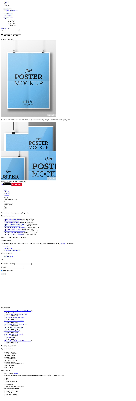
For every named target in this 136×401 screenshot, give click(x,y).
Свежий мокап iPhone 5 (11, 331)
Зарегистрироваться (11, 10)
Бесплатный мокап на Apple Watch (15, 324)
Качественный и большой (12, 222)
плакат (7, 195)
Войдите (62, 243)
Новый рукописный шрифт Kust (14, 317)
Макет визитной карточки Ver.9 (14, 224)
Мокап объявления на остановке (14, 231)
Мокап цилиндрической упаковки (15, 227)
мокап (7, 191)
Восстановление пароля (12, 250)
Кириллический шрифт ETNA (14, 321)
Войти (6, 9)
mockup (7, 193)
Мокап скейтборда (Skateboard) (14, 234)
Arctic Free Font (9, 337)
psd (5, 190)
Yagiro (6, 2)
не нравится (8, 204)
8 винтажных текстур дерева (13, 334)
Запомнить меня (8, 270)
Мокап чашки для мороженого (14, 232)
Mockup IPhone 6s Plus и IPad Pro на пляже (17, 341)
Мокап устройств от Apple (12, 229)
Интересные (8, 13)
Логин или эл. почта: (7, 264)
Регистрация (8, 248)
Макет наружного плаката (12, 219)
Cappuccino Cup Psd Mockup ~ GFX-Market (17, 311)
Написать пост (5, 28)
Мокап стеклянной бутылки (13, 327)
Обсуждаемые (8, 17)
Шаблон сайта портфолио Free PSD (15, 314)
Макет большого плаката (12, 226)
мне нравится (8, 203)
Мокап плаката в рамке (11, 221)
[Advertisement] (56, 292)
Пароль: (3, 267)
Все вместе (7, 15)
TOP (5, 18)
